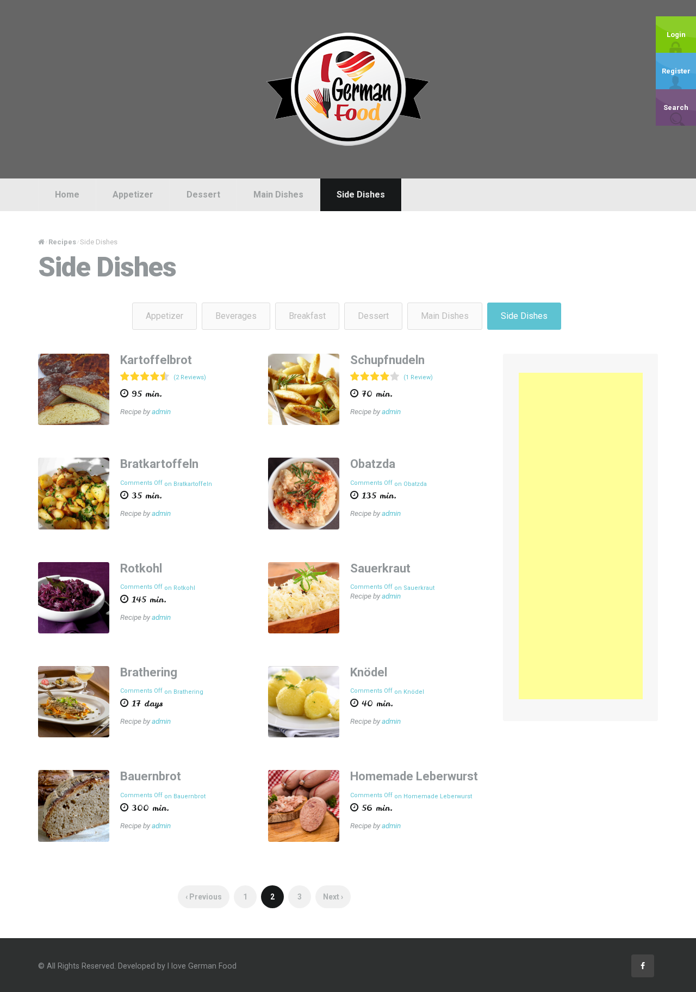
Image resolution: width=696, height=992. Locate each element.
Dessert (203, 194)
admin (161, 411)
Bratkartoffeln (159, 464)
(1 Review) (418, 377)
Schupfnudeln (387, 360)
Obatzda (372, 464)
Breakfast (307, 316)
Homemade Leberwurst (414, 776)
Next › (333, 896)
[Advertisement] (581, 536)
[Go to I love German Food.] (41, 242)
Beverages (236, 316)
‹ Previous (203, 896)
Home (67, 194)
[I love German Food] (348, 88)
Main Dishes (278, 194)
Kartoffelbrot (156, 360)
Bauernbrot (150, 776)
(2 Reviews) (189, 377)
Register (676, 71)
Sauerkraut (380, 568)
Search (675, 107)
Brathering (148, 672)
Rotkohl (141, 568)
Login (676, 34)
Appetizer (133, 194)
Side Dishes (361, 194)
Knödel (368, 672)
